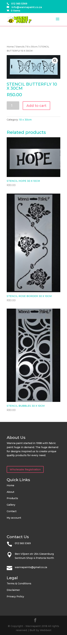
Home (10, 46)
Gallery (11, 504)
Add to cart (36, 106)
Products (12, 498)
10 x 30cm (31, 46)
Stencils (20, 46)
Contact (11, 511)
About (10, 491)
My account (14, 517)
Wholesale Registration (25, 469)
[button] (55, 61)
